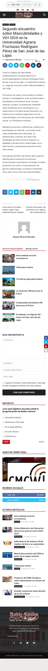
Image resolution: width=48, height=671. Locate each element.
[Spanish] (33, 10)
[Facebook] (4, 65)
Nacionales (18, 536)
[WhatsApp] (21, 65)
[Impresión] (38, 65)
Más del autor (32, 249)
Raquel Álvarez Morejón (13, 60)
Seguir (41, 500)
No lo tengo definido (13, 427)
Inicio (4, 21)
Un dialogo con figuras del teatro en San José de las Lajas (28, 317)
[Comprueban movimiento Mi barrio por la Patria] (8, 305)
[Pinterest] (27, 65)
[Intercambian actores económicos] (8, 258)
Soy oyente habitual (12, 417)
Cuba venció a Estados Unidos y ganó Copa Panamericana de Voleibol (13, 209)
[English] (23, 10)
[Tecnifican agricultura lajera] (8, 282)
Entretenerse (10, 436)
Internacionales (19, 547)
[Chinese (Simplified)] (17, 10)
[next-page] (7, 326)
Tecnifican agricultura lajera (29, 279)
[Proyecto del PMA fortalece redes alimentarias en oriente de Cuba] (7, 579)
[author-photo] (24, 233)
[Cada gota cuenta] (8, 270)
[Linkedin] (33, 65)
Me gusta (40, 495)
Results (41, 442)
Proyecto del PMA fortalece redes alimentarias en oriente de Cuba (29, 580)
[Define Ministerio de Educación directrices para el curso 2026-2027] (7, 529)
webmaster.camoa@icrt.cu (30, 636)
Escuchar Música (11, 431)
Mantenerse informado (14, 422)
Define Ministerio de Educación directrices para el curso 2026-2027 (29, 531)
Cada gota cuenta (24, 267)
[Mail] (20, 643)
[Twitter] (10, 65)
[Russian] (28, 10)
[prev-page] (4, 326)
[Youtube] (34, 643)
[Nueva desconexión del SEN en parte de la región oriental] (7, 555)
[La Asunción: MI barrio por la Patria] (8, 293)
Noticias (11, 21)
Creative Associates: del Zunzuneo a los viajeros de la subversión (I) (36, 209)
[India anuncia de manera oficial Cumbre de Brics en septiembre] (7, 543)
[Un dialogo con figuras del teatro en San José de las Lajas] (8, 317)
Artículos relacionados (12, 249)
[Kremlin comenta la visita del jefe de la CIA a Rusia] (7, 592)
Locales (18, 21)
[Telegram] (16, 65)
